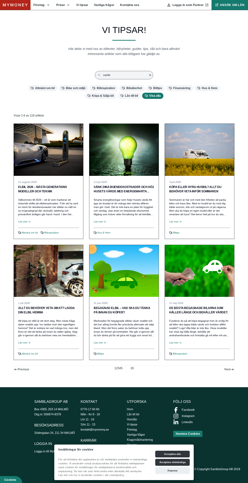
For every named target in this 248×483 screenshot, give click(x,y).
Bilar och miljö (76, 88)
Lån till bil (131, 95)
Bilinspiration (106, 88)
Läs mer (24, 221)
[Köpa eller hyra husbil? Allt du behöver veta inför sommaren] (199, 150)
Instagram (188, 415)
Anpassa (172, 470)
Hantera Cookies (188, 433)
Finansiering (181, 88)
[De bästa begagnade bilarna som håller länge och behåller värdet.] (199, 271)
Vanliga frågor (104, 5)
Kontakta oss (129, 5)
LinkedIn (187, 422)
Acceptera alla (172, 454)
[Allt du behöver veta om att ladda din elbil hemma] (48, 271)
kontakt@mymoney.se (95, 429)
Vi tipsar (82, 5)
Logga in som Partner (188, 5)
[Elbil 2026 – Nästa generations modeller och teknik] (48, 150)
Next (227, 369)
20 (132, 368)
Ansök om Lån (232, 5)
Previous (23, 369)
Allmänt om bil (45, 88)
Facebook (188, 409)
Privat (60, 5)
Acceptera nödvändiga (172, 462)
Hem (130, 409)
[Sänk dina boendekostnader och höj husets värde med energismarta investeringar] (124, 150)
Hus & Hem (209, 88)
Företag (39, 5)
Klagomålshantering (140, 439)
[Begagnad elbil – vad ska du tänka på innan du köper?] (124, 271)
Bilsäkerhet (134, 88)
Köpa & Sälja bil (103, 95)
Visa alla (155, 95)
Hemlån (132, 419)
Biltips (157, 88)
